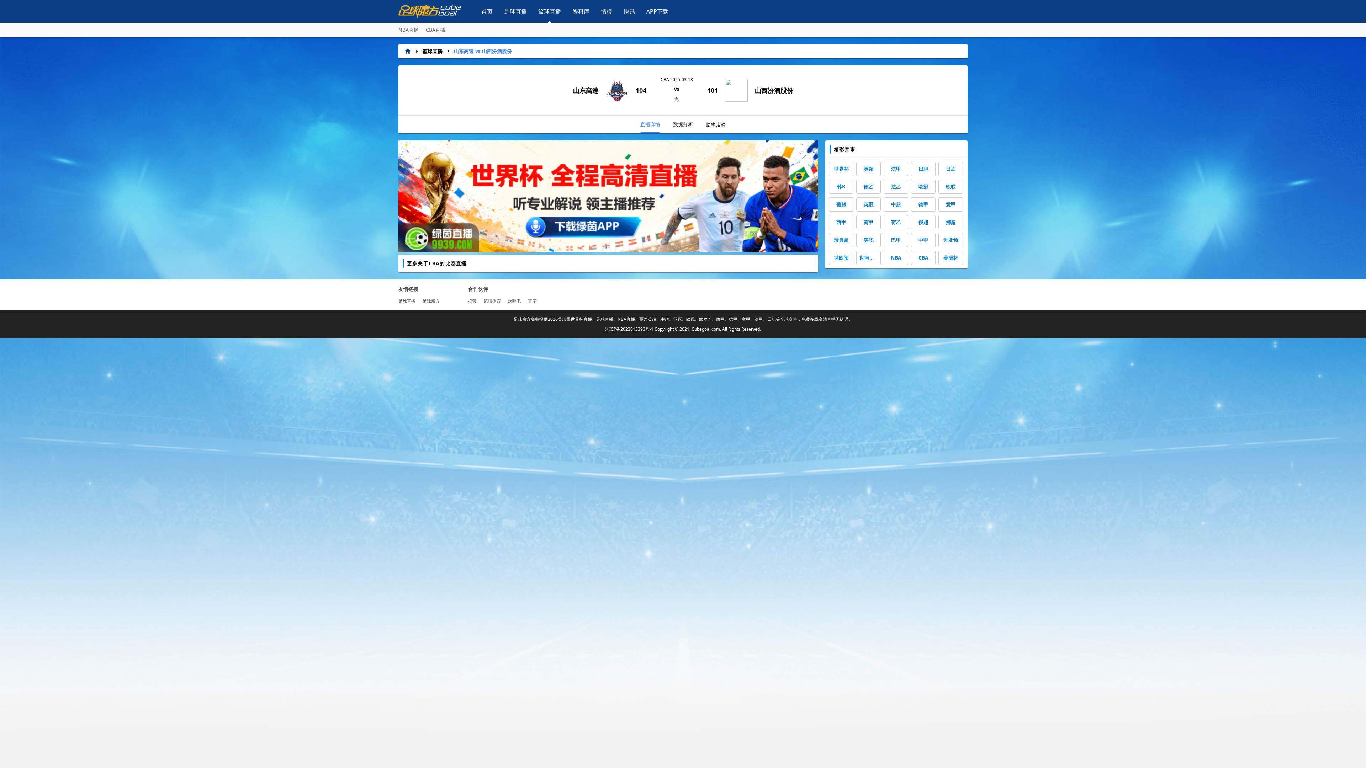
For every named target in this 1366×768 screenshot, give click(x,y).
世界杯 (841, 168)
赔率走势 (716, 124)
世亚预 (950, 239)
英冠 (869, 204)
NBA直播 (408, 29)
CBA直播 (435, 29)
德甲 (923, 204)
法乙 (896, 186)
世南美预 (869, 257)
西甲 (841, 222)
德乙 (869, 186)
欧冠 (923, 186)
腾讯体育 (492, 301)
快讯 (629, 11)
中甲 (923, 239)
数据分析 (683, 124)
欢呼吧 (514, 301)
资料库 (580, 11)
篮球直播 (549, 11)
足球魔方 (431, 301)
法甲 (896, 168)
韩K (841, 186)
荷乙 (896, 222)
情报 (606, 11)
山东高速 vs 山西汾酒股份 (483, 51)
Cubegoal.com (706, 329)
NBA (896, 257)
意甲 (951, 204)
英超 (869, 168)
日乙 (951, 168)
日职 (923, 168)
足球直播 (515, 11)
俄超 (923, 222)
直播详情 (650, 124)
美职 (869, 239)
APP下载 (657, 11)
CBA (923, 257)
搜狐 (472, 301)
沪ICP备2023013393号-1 (629, 329)
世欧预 (841, 257)
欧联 (951, 186)
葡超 (841, 204)
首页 (487, 11)
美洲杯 (950, 257)
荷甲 (869, 222)
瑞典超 (841, 239)
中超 (896, 204)
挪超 (951, 222)
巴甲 (896, 239)
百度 (532, 301)
